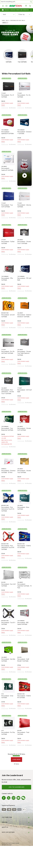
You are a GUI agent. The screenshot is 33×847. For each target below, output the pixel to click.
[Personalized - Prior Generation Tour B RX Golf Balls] (8, 536)
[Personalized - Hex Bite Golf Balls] (8, 650)
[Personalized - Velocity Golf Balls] (24, 195)
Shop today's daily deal (16, 10)
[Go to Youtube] (18, 798)
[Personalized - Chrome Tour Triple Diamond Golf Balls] (24, 342)
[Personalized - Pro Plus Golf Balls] (8, 723)
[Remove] (7, 22)
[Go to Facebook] (4, 798)
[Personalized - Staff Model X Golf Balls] (24, 650)
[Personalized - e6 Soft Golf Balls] (8, 305)
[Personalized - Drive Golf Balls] (8, 686)
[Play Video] (24, 175)
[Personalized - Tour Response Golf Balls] (8, 419)
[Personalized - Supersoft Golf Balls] (8, 159)
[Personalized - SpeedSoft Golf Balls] (8, 122)
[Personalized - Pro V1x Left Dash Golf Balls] (8, 342)
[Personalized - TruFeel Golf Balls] (8, 232)
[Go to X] (9, 798)
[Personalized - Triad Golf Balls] (24, 723)
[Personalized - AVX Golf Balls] (24, 380)
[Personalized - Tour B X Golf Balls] (8, 613)
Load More (16, 759)
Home (3, 20)
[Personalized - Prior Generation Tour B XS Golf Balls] (8, 498)
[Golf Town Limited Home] (15, 6)
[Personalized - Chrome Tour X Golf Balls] (24, 232)
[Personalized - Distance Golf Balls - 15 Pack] (8, 461)
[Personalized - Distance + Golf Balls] (24, 122)
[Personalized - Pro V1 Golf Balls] (8, 86)
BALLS (7, 20)
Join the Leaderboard (16, 787)
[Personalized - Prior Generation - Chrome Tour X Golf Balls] (8, 380)
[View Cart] (30, 5)
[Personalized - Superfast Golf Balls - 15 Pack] (24, 575)
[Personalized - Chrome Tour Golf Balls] (24, 461)
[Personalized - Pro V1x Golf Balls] (24, 86)
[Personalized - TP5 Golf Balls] (24, 269)
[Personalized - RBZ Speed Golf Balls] (24, 613)
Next (31, 10)
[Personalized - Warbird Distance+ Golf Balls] (24, 305)
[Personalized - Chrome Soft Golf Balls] (24, 419)
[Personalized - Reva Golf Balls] (24, 498)
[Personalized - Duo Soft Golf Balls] (8, 575)
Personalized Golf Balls (17, 20)
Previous (1, 10)
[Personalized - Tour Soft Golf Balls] (8, 195)
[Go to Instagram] (13, 798)
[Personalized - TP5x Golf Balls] (8, 269)
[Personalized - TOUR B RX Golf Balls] (24, 686)
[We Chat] (23, 798)
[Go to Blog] (28, 798)
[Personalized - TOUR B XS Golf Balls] (24, 536)
